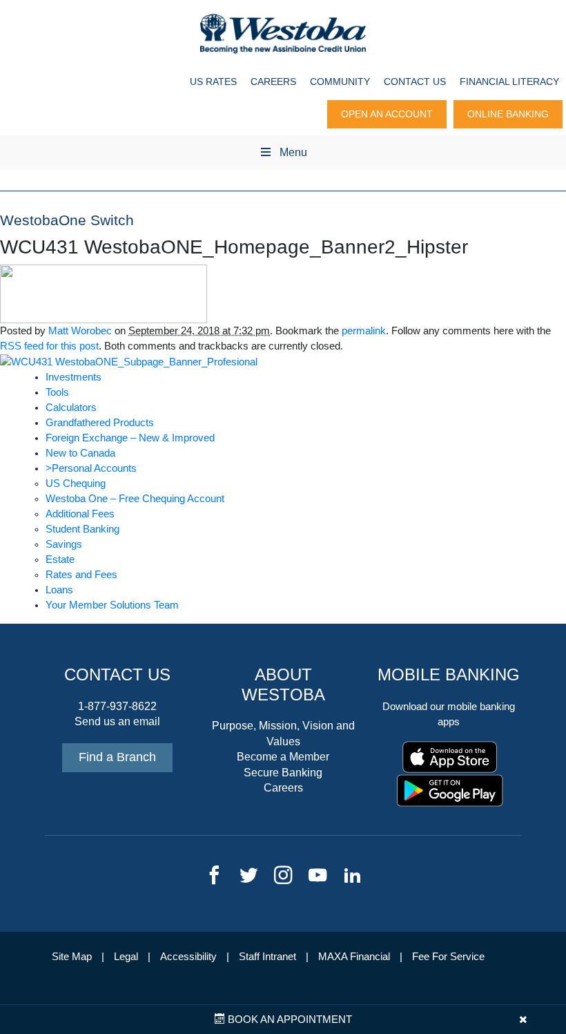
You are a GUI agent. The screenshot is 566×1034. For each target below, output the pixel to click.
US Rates (213, 81)
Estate (60, 559)
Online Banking (508, 113)
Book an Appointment (288, 1019)
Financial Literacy (509, 81)
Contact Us (415, 81)
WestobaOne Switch (67, 220)
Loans (59, 589)
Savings (64, 544)
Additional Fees (80, 513)
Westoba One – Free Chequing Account (135, 498)
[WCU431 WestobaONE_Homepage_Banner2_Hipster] (103, 292)
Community (340, 81)
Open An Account (387, 113)
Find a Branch (117, 757)
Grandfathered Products (100, 422)
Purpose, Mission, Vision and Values (283, 733)
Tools (57, 392)
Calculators (71, 407)
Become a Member (283, 757)
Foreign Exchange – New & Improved (130, 437)
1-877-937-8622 (117, 706)
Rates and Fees (81, 574)
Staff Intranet (267, 956)
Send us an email (117, 721)
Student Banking (82, 529)
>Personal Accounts (91, 468)
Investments (73, 377)
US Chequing (76, 483)
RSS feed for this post (49, 346)
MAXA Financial (354, 956)
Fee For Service (448, 956)
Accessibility (188, 956)
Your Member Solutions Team (112, 605)
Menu (293, 152)
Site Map (72, 956)
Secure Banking (283, 772)
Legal (126, 956)
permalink (364, 330)
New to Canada (80, 453)
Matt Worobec (80, 330)
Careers (273, 81)
